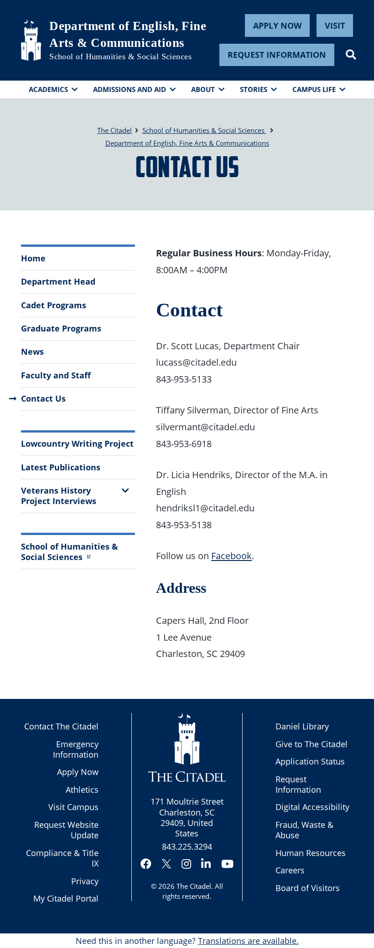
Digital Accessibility (312, 806)
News (32, 351)
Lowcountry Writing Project (77, 443)
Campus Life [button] (314, 89)
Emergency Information (76, 749)
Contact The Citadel (61, 726)
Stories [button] (253, 89)
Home (33, 258)
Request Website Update (66, 830)
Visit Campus (73, 806)
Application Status (310, 761)
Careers (290, 870)
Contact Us (43, 398)
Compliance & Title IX (62, 858)
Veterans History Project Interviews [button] (58, 495)
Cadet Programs (53, 305)
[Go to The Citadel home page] (31, 40)
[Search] (351, 54)
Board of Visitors (307, 887)
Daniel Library (302, 726)
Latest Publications (60, 467)
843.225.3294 (187, 846)
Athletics (82, 789)
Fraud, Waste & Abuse (304, 830)
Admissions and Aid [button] (129, 89)
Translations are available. (248, 940)
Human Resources (310, 852)
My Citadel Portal (66, 898)
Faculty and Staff (56, 375)
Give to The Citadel (311, 744)
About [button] (203, 89)
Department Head (58, 281)
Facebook (231, 555)
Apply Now (277, 25)
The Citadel (194, 886)
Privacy (85, 881)
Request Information (277, 54)
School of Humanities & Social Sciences (120, 56)
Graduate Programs (61, 328)
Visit (335, 25)
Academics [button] (48, 89)
